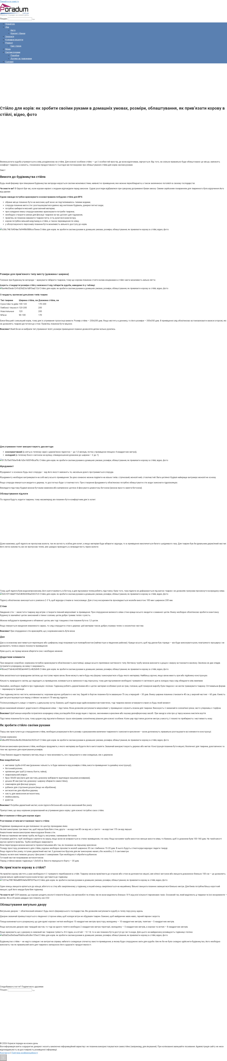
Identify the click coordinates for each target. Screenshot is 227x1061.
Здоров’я (9, 36)
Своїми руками (12, 52)
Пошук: (4, 18)
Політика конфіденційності (24, 1053)
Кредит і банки (18, 33)
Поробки (15, 55)
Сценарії (9, 61)
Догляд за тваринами (21, 58)
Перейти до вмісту (9, 1)
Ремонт (9, 43)
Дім (7, 27)
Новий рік (10, 24)
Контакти (5, 1053)
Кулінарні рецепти (14, 39)
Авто (13, 30)
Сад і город (16, 46)
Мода (8, 49)
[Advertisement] (79, 83)
